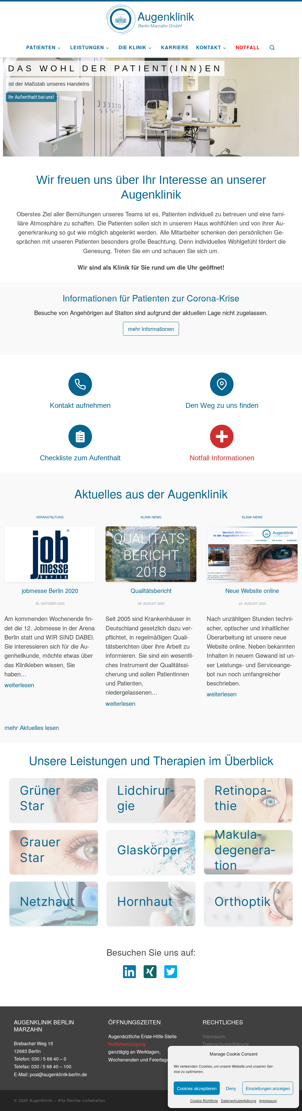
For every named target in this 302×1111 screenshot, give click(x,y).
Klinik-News (151, 517)
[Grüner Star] (53, 800)
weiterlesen (19, 684)
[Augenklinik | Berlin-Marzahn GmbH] (120, 18)
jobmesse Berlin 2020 (50, 590)
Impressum (268, 1100)
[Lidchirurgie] (151, 800)
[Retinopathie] (248, 800)
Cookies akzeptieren (196, 1088)
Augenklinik (40, 1100)
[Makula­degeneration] (248, 852)
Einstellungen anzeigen (268, 1088)
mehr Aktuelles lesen (31, 727)
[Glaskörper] (151, 852)
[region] (151, 107)
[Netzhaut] (53, 904)
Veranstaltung (50, 517)
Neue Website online (252, 590)
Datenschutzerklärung (238, 1100)
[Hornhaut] (151, 904)
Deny (231, 1088)
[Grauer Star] (53, 852)
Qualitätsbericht (151, 590)
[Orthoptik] (248, 904)
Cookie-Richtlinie (204, 1100)
